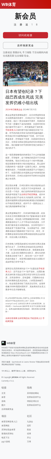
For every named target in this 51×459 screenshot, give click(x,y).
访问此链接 (26, 35)
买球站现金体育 (8, 429)
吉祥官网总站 (24, 318)
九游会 (30, 421)
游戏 (3, 401)
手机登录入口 (11, 130)
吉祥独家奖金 (25, 45)
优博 (29, 433)
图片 (3, 405)
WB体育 (8, 4)
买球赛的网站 (33, 393)
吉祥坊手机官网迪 (29, 194)
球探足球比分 (33, 401)
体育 (3, 397)
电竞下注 (5, 437)
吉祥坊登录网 (11, 318)
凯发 (29, 429)
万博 (29, 441)
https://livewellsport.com (20, 353)
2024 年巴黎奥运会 (13, 109)
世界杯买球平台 (34, 397)
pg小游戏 (5, 441)
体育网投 (5, 425)
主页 (3, 393)
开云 (29, 437)
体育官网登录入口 (9, 421)
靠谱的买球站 (7, 433)
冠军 (29, 425)
